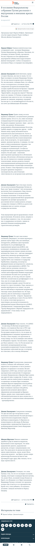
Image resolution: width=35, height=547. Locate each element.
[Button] (15, 24)
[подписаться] (2, 529)
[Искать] (29, 545)
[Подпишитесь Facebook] (6, 525)
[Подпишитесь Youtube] (14, 525)
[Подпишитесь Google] (2, 525)
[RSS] (26, 525)
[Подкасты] (30, 525)
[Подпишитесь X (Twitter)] (10, 525)
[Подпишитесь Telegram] (18, 525)
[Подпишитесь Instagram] (22, 525)
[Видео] (21, 545)
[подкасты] (13, 545)
